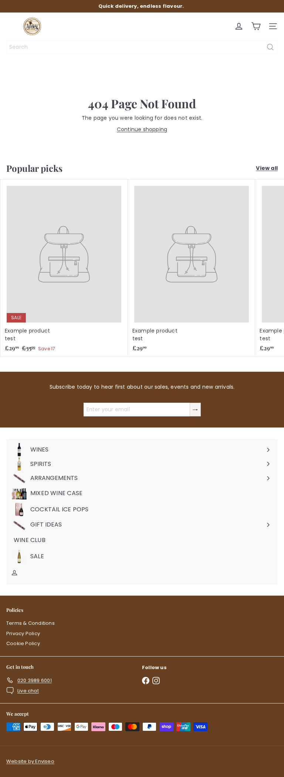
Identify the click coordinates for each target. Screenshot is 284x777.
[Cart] (255, 26)
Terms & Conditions (30, 623)
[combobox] (142, 47)
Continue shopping (142, 129)
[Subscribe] (195, 409)
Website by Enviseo (30, 761)
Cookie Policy (23, 643)
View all (267, 168)
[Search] (270, 47)
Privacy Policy (23, 633)
